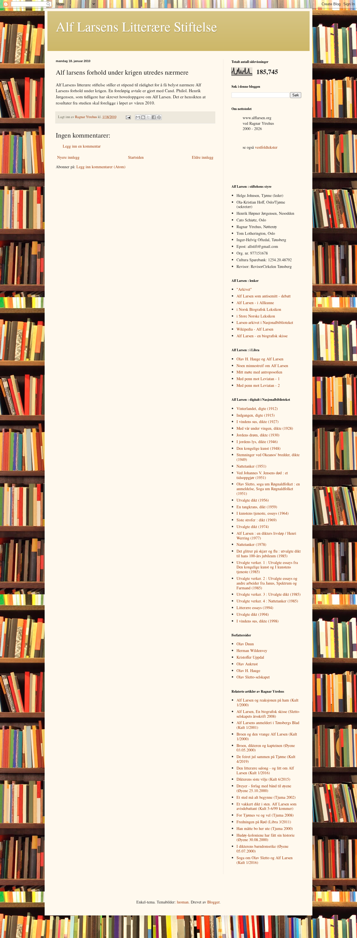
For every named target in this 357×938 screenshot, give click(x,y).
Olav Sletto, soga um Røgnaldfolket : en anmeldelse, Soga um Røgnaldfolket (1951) (268, 488)
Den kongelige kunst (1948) (259, 448)
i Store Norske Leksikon (256, 316)
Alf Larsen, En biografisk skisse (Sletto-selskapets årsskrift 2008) (268, 714)
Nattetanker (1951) (251, 466)
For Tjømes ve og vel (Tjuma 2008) (265, 815)
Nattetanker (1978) (251, 544)
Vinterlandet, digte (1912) (257, 408)
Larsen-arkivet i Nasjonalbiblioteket (265, 322)
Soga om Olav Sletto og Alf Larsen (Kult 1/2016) (265, 860)
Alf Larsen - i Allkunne (255, 302)
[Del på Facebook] (153, 117)
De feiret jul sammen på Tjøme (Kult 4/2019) (266, 759)
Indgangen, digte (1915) (256, 415)
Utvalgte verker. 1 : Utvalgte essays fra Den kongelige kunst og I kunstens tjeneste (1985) (267, 567)
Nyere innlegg (68, 157)
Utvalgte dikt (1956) (253, 500)
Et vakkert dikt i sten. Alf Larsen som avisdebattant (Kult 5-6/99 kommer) (266, 806)
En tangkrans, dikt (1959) (257, 506)
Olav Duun (245, 643)
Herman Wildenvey (252, 650)
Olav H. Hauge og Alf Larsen (260, 358)
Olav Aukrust (247, 663)
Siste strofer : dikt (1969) (257, 519)
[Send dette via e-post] (138, 117)
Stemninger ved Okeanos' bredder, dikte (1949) (268, 457)
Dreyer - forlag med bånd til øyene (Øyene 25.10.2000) (264, 788)
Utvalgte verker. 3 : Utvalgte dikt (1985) (269, 594)
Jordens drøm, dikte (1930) (258, 435)
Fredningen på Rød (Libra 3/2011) (264, 821)
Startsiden (136, 157)
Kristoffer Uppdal (250, 657)
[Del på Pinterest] (159, 117)
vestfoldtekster (266, 147)
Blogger (213, 902)
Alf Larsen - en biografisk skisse (262, 335)
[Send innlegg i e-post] (128, 116)
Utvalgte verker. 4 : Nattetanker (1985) (267, 601)
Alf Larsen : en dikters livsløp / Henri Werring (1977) (266, 536)
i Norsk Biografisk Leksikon (259, 309)
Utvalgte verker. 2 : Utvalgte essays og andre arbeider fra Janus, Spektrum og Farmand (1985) (267, 583)
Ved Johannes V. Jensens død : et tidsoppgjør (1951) (262, 475)
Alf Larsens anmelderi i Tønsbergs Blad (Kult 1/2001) (268, 725)
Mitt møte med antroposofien (259, 372)
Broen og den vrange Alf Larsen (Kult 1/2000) (267, 736)
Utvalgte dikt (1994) (253, 614)
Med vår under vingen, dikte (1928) (265, 428)
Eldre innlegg (202, 157)
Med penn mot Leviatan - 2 (258, 385)
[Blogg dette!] (143, 117)
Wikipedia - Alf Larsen (255, 329)
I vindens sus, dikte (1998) (258, 621)
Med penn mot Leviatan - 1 (258, 378)
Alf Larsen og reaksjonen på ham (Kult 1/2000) (267, 702)
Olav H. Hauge (248, 670)
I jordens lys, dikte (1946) (257, 441)
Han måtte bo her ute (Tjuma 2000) (265, 828)
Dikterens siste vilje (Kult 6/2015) (263, 779)
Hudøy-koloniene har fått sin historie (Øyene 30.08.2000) (266, 837)
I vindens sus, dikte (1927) (258, 421)
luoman (183, 902)
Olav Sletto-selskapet (253, 677)
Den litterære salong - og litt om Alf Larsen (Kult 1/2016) (265, 770)
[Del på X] (148, 117)
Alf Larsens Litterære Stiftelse (136, 26)
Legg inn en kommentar (82, 146)
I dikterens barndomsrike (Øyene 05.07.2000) (262, 849)
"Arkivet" (244, 289)
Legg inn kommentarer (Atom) (101, 166)
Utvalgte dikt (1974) (253, 526)
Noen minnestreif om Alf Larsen (262, 365)
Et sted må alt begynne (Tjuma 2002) (266, 797)
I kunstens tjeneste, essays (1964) (263, 513)
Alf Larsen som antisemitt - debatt (264, 296)
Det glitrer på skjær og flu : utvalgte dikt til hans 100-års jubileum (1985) (269, 553)
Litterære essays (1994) (255, 607)
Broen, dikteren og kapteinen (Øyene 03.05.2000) (266, 748)
